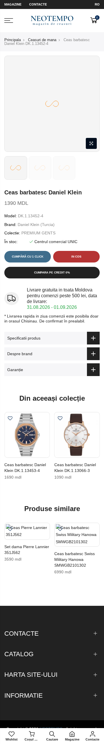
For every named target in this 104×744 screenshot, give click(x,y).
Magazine (12, 4)
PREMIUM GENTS (38, 233)
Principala (12, 40)
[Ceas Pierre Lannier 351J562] (27, 531)
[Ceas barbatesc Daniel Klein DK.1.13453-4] (27, 435)
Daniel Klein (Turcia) (36, 224)
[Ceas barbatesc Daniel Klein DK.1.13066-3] (77, 435)
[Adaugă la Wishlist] (10, 419)
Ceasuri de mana (42, 40)
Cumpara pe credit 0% (52, 272)
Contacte (38, 4)
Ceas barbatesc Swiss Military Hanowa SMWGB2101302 (74, 559)
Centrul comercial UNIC (55, 241)
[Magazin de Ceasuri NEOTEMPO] (52, 20)
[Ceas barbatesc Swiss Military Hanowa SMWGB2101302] (77, 535)
